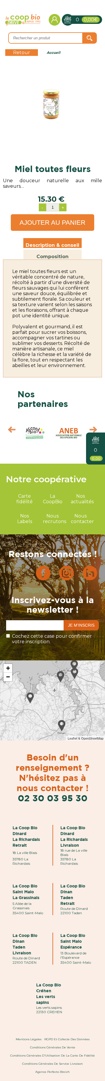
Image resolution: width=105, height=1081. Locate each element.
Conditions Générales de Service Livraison (52, 1064)
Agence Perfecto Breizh (52, 1072)
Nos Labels (24, 518)
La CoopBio (52, 498)
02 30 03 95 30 (53, 798)
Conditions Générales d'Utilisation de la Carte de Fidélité (52, 1055)
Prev (8, 431)
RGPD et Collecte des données (67, 1039)
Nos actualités (82, 498)
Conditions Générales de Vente (52, 1047)
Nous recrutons (54, 518)
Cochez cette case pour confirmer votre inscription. (52, 638)
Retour (21, 52)
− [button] (8, 677)
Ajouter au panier (52, 222)
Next (96, 431)
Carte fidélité (24, 498)
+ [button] (8, 668)
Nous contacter (82, 518)
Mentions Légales (28, 1039)
